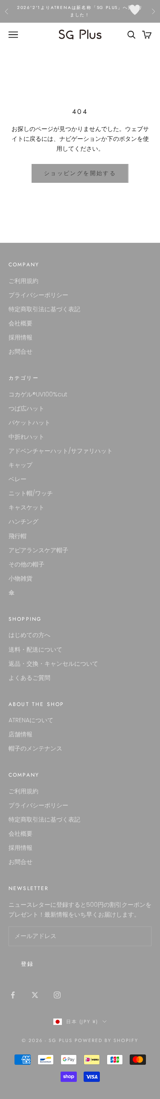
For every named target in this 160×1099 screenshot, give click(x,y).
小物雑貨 (20, 578)
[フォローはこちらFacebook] (13, 995)
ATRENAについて (31, 720)
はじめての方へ (29, 635)
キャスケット (26, 507)
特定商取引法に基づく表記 (44, 309)
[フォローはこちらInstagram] (57, 995)
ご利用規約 (23, 281)
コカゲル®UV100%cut (38, 394)
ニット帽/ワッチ (31, 493)
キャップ (20, 465)
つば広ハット (26, 408)
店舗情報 (20, 734)
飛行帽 (17, 536)
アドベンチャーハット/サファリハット (61, 451)
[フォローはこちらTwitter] (35, 995)
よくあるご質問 (29, 677)
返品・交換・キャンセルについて (53, 663)
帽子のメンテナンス (35, 748)
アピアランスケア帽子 (38, 550)
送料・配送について (35, 649)
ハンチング (23, 521)
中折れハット (26, 436)
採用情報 (20, 337)
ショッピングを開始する (80, 173)
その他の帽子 (26, 564)
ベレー (17, 479)
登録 (27, 964)
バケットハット (29, 422)
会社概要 (20, 323)
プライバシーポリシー (38, 295)
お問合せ (20, 351)
